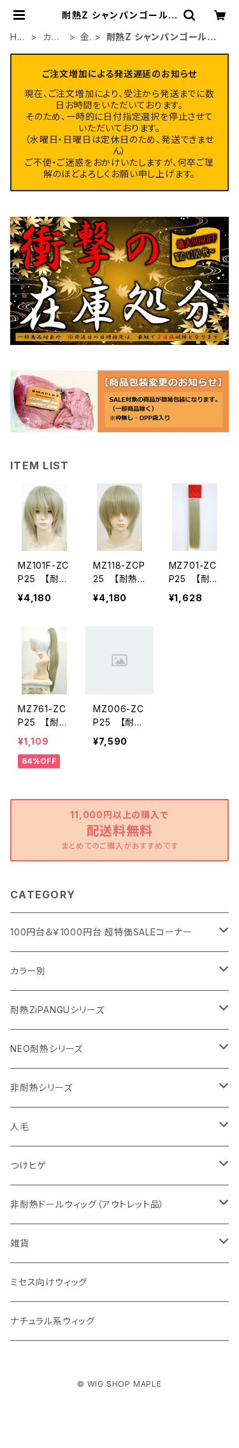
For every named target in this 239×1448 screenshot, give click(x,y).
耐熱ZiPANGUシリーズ (57, 1009)
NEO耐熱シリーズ (46, 1048)
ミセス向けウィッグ (48, 1281)
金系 (85, 37)
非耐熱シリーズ (41, 1087)
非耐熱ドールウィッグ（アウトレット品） (87, 1204)
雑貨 (19, 1243)
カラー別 (52, 37)
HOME (17, 37)
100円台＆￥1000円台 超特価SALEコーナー (101, 931)
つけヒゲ (28, 1165)
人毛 (19, 1126)
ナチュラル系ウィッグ (52, 1320)
